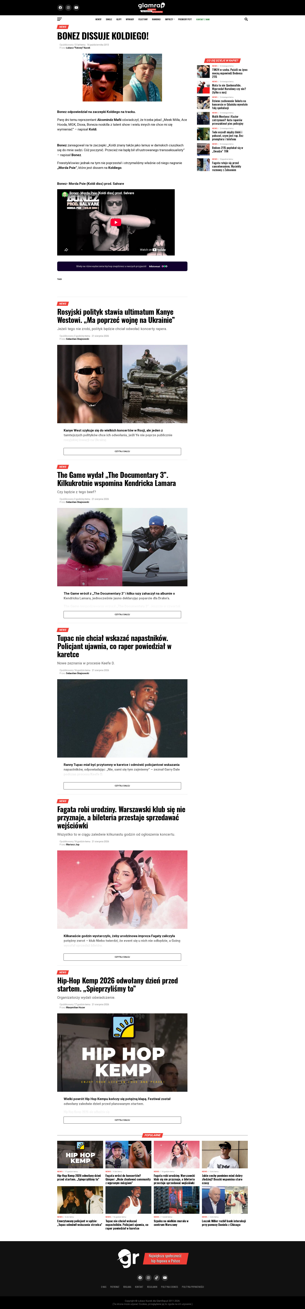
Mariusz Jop (72, 844)
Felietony (143, 19)
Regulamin (152, 1286)
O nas (103, 1286)
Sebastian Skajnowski (77, 339)
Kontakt (139, 1286)
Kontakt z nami (203, 19)
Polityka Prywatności (193, 1286)
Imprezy (169, 19)
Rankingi (156, 19)
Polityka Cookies (169, 1286)
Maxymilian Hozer (75, 1007)
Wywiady (130, 19)
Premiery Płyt (185, 19)
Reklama (127, 1286)
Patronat (114, 1286)
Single (109, 19)
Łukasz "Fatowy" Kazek (78, 48)
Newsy (98, 19)
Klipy (118, 19)
